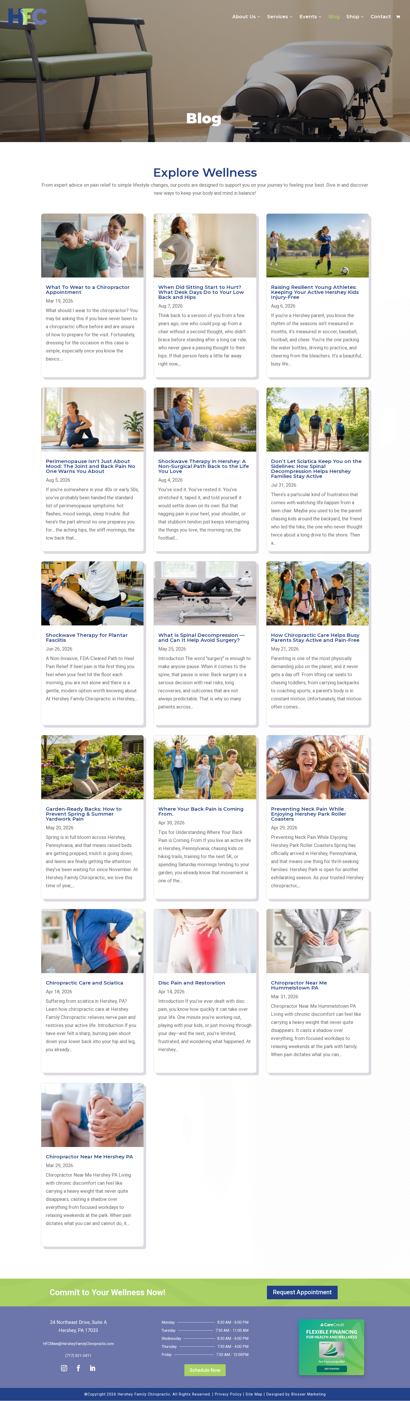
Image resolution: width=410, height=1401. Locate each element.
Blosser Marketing (308, 1394)
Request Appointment (302, 1292)
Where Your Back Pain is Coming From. (201, 811)
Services (277, 17)
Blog (334, 17)
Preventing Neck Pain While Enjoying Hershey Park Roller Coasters (308, 814)
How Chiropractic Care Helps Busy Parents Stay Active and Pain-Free (315, 637)
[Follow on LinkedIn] (92, 1368)
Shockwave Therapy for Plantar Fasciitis (87, 637)
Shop (352, 17)
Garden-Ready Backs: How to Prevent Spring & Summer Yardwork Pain (84, 814)
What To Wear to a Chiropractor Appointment (88, 289)
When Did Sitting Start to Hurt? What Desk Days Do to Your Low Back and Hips (201, 292)
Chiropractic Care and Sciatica (84, 983)
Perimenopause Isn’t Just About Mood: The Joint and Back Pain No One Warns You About (90, 466)
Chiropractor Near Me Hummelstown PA (299, 985)
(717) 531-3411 (78, 1355)
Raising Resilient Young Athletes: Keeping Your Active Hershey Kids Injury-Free (315, 292)
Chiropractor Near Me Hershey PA (89, 1157)
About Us (244, 17)
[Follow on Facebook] (78, 1368)
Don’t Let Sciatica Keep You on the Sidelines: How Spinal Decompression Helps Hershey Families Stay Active (316, 468)
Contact (381, 17)
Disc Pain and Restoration (191, 983)
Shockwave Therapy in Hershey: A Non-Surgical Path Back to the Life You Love (203, 466)
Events (308, 17)
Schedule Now (205, 1370)
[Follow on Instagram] (64, 1368)
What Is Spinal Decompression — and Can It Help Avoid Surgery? (201, 637)
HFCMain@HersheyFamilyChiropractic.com (78, 1343)
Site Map (254, 1394)
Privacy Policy (228, 1394)
